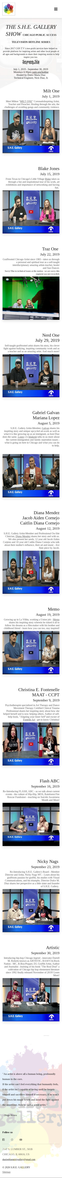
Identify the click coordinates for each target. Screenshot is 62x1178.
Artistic (45, 950)
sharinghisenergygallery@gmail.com (18, 1159)
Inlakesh (32, 436)
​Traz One (49, 251)
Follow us (7, 1132)
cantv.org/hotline (40, 72)
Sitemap (6, 1172)
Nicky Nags (45, 864)
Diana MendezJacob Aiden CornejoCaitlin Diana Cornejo (39, 520)
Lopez (21, 436)
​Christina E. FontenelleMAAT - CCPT (38, 694)
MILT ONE (26, 101)
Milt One (50, 93)
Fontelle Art (29, 719)
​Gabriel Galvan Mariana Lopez (45, 417)
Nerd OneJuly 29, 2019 (47, 338)
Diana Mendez (23, 536)
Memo (47, 612)
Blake (48, 179)
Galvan (45, 428)
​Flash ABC (45, 783)
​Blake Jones (48, 171)
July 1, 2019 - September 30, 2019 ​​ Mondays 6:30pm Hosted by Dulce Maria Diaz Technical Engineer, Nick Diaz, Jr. (31, 69)
